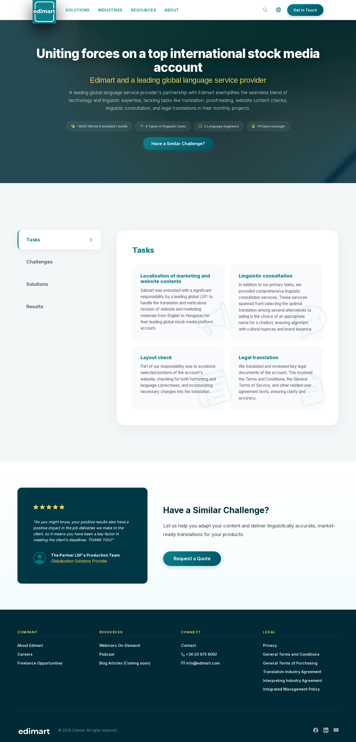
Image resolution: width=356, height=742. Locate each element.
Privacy (270, 645)
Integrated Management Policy (291, 689)
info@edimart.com (202, 663)
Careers (25, 654)
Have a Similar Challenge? (178, 143)
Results (34, 306)
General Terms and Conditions (291, 654)
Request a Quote (192, 558)
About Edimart (30, 645)
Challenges (39, 261)
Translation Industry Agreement (292, 671)
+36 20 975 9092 (201, 654)
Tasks (33, 239)
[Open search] (265, 10)
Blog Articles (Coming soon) (124, 663)
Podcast (106, 654)
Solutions (37, 284)
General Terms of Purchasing (290, 663)
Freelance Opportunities (40, 663)
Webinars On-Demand (119, 645)
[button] (278, 10)
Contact (188, 645)
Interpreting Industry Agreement (292, 680)
